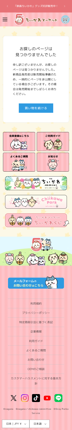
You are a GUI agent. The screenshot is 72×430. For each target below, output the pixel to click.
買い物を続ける (36, 108)
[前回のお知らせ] (7, 6)
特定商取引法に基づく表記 (36, 322)
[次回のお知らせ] (64, 6)
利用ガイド (36, 341)
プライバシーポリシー (36, 313)
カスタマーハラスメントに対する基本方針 (36, 380)
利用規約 (36, 303)
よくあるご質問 (36, 350)
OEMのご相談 (36, 369)
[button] (5, 19)
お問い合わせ (36, 360)
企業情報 (36, 331)
